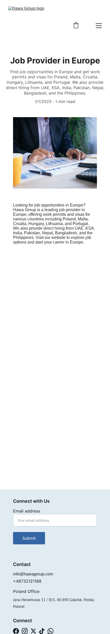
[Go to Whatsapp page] (50, 631)
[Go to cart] (76, 26)
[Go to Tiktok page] (42, 631)
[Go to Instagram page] (25, 631)
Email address (26, 511)
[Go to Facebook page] (16, 631)
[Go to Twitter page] (33, 631)
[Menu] (99, 25)
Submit (29, 538)
